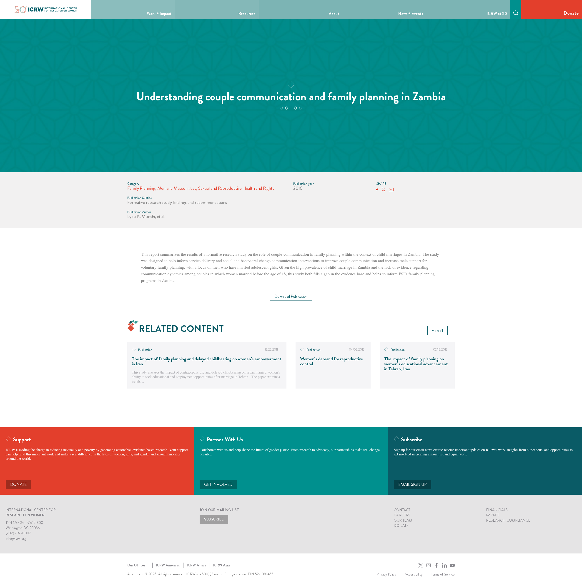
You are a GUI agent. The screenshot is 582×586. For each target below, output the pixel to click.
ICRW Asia (221, 565)
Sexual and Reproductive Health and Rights (236, 188)
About (334, 14)
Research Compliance (508, 520)
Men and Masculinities (176, 188)
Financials (497, 510)
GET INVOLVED (218, 484)
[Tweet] (383, 189)
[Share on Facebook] (377, 189)
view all (437, 330)
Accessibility (413, 574)
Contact (402, 510)
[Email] (391, 189)
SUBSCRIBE (214, 519)
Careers (402, 515)
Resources (246, 14)
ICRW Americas (168, 565)
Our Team (403, 520)
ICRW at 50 (497, 14)
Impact (492, 515)
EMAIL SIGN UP (412, 484)
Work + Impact (159, 14)
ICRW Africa (196, 565)
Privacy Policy (386, 574)
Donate (571, 13)
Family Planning (141, 188)
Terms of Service (443, 574)
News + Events (410, 14)
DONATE (18, 484)
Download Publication (291, 296)
